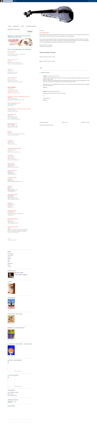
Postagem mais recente (44, 122)
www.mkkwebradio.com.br (13, 90)
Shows (9, 260)
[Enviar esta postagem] (41, 67)
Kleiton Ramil (19, 272)
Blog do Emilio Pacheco (12, 395)
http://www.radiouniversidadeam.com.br (15, 63)
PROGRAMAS (16, 26)
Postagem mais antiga (85, 122)
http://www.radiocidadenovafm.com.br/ (15, 81)
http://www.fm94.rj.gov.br (13, 55)
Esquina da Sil (10, 393)
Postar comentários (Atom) (48, 125)
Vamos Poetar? (10, 255)
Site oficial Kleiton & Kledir (13, 392)
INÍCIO (9, 26)
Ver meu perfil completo (21, 274)
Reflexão (9, 258)
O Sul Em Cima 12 (44, 33)
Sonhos (9, 265)
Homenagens (10, 263)
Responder (45, 87)
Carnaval (9, 266)
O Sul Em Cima (11, 253)
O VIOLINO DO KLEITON (31, 26)
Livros (9, 261)
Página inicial (64, 122)
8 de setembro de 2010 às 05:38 (53, 76)
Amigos (9, 256)
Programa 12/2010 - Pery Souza (46, 56)
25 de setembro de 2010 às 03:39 (53, 91)
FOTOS (22, 26)
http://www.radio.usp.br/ (12, 73)
